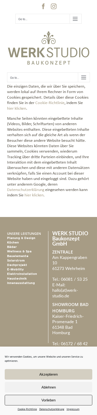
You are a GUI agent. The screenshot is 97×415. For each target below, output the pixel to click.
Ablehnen (48, 387)
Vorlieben (48, 400)
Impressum (73, 409)
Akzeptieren (48, 374)
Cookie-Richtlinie (27, 409)
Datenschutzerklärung (51, 409)
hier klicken (16, 108)
